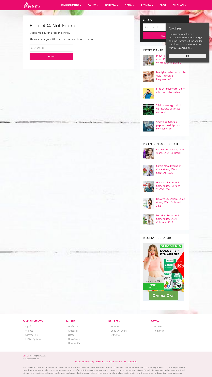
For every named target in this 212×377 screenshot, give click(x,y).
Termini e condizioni (106, 361)
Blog (163, 5)
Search (51, 56)
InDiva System (33, 339)
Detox (128, 5)
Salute (92, 5)
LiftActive (116, 334)
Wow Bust (116, 326)
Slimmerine (31, 334)
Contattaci (132, 361)
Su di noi (178, 5)
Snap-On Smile (119, 330)
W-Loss (29, 330)
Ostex (71, 334)
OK (187, 56)
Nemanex (158, 330)
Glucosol (73, 330)
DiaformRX (74, 326)
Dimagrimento (70, 5)
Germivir (158, 326)
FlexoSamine (75, 339)
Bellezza (110, 5)
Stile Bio (26, 355)
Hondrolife (74, 343)
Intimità (146, 5)
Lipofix (28, 326)
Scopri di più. (185, 47)
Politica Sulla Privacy (84, 361)
